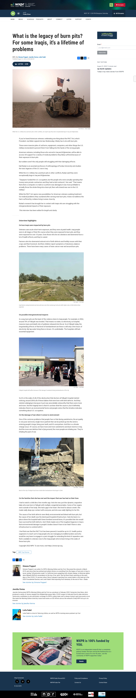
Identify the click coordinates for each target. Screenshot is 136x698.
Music (21, 19)
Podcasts (39, 19)
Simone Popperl (23, 57)
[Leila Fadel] (16, 614)
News (13, 19)
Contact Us (78, 682)
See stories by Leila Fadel (32, 616)
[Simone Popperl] (16, 570)
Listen (69, 19)
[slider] (21, 13)
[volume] (18, 13)
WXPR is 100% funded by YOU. (92, 643)
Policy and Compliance (81, 678)
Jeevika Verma (33, 57)
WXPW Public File (55, 682)
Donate (121, 5)
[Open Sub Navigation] (16, 19)
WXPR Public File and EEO (57, 678)
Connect (59, 19)
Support (78, 19)
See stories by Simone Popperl (35, 582)
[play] (12, 13)
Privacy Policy (103, 678)
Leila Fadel (42, 57)
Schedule (30, 19)
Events (88, 19)
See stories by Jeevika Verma (23, 603)
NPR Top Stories (24, 552)
